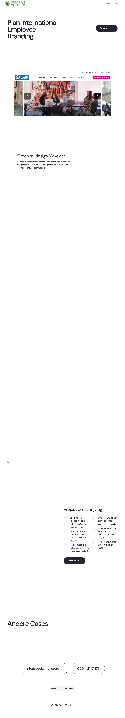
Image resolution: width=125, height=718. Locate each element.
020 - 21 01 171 (88, 668)
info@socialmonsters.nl (44, 668)
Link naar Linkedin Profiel (62, 688)
